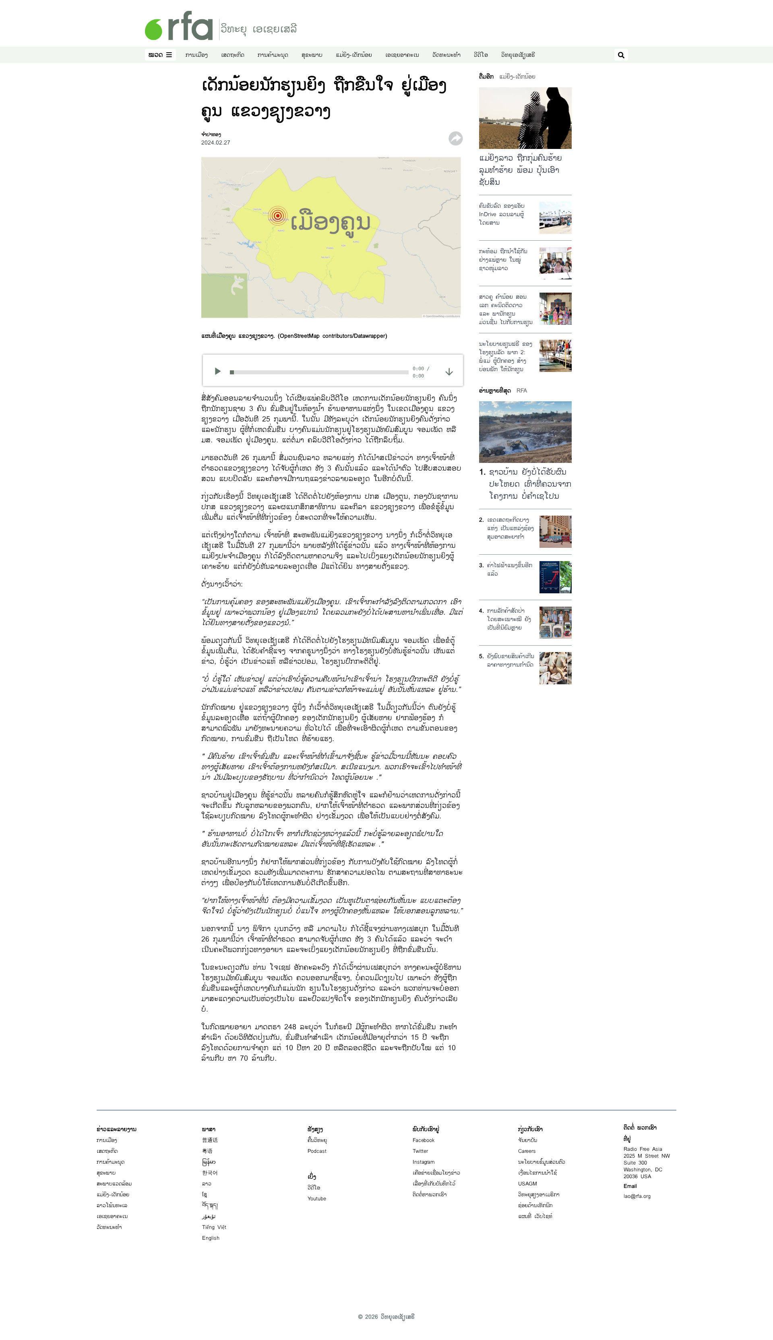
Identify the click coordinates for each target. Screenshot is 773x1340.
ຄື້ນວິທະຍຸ (317, 1140)
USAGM (527, 1183)
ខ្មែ (204, 1194)
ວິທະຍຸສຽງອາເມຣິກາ (539, 1194)
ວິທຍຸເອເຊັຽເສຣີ (518, 55)
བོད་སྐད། (210, 1205)
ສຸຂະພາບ (312, 55)
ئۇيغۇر (209, 1216)
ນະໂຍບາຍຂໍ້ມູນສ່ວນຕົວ (541, 1162)
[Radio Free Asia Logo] (221, 25)
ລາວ (206, 1183)
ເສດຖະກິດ (232, 55)
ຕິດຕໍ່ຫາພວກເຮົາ (430, 1194)
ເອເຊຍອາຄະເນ (402, 55)
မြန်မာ (209, 1162)
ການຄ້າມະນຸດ (273, 55)
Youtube (317, 1198)
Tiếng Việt (214, 1227)
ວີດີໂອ (481, 55)
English (210, 1238)
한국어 (210, 1173)
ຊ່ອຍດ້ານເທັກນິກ (535, 1205)
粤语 (207, 1151)
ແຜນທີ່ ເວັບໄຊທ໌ (535, 1216)
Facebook (424, 1140)
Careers (527, 1151)
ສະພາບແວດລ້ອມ (114, 1183)
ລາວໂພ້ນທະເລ (112, 1205)
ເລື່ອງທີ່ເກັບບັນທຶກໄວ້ (434, 1183)
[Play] (220, 372)
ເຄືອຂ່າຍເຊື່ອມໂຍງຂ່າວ (436, 1173)
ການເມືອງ (197, 55)
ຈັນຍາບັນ (527, 1140)
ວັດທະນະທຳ (446, 55)
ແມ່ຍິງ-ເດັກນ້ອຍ (354, 55)
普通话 (210, 1140)
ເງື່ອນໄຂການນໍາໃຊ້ (537, 1173)
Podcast (317, 1151)
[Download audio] (449, 371)
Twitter (420, 1151)
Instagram (424, 1162)
